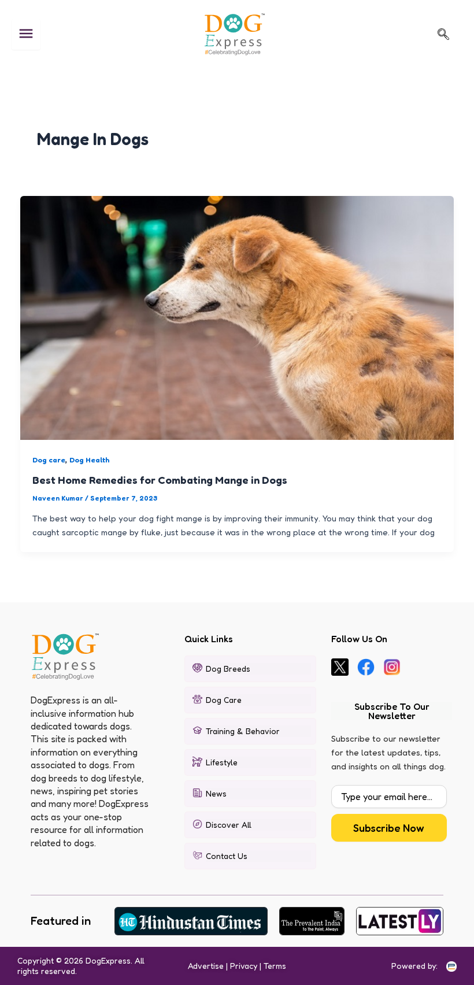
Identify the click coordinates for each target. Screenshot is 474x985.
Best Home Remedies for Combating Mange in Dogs (159, 479)
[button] (443, 34)
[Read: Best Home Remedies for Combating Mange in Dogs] (237, 317)
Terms (275, 966)
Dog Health (89, 460)
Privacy (243, 966)
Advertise (206, 966)
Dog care (48, 460)
